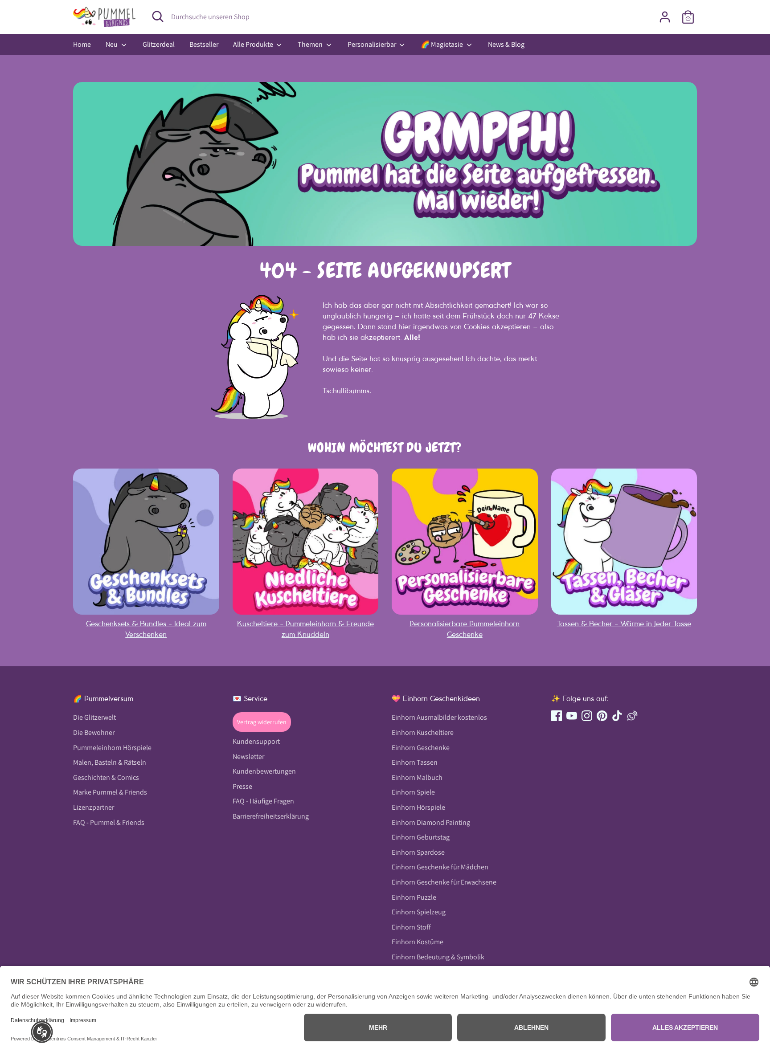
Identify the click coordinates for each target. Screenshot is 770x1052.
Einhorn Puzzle (414, 897)
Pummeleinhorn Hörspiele (112, 747)
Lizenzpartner (93, 807)
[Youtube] (571, 715)
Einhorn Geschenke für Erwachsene (444, 882)
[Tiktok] (617, 715)
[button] (42, 1032)
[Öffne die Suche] (158, 16)
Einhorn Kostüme (417, 941)
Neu (112, 44)
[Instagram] (587, 715)
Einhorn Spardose (418, 852)
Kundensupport (256, 741)
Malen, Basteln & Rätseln (109, 762)
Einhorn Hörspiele (418, 807)
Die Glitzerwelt (94, 717)
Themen (311, 44)
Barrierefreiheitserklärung (271, 816)
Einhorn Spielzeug (419, 912)
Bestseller (203, 44)
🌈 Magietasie (442, 44)
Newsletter (248, 756)
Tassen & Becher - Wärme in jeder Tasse (624, 623)
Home (82, 44)
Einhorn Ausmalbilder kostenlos (439, 717)
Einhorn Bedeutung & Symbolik (438, 957)
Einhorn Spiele (413, 792)
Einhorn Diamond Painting (431, 822)
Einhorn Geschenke (421, 747)
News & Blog (506, 44)
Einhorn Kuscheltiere (423, 732)
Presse (242, 786)
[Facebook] (556, 715)
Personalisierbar (372, 44)
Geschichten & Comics (106, 777)
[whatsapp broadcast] (632, 715)
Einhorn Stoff (411, 927)
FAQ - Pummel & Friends (108, 822)
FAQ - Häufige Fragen (263, 801)
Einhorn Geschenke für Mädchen (440, 867)
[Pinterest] (602, 715)
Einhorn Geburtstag (421, 837)
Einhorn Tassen (415, 762)
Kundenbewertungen (264, 771)
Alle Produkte (253, 44)
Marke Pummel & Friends (110, 792)
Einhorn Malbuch (417, 777)
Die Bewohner (94, 732)
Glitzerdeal (159, 44)
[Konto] (665, 17)
